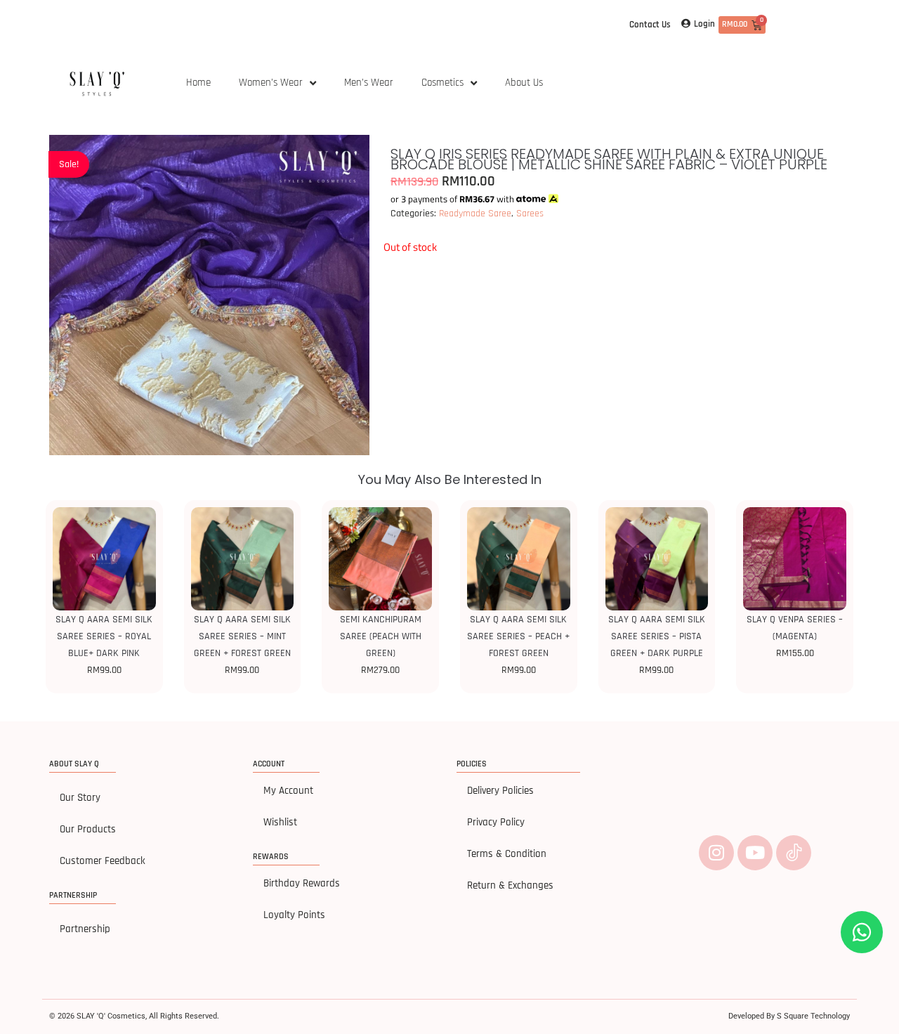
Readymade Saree (475, 213)
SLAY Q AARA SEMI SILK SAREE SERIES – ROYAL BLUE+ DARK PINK (103, 636)
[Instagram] (716, 852)
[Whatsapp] (862, 932)
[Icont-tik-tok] (793, 852)
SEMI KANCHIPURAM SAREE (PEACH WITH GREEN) (380, 636)
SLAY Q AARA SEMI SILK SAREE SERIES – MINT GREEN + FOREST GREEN (242, 636)
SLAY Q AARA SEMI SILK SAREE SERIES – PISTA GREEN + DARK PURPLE (656, 636)
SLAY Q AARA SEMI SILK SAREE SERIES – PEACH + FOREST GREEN (518, 636)
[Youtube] (755, 852)
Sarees (530, 213)
